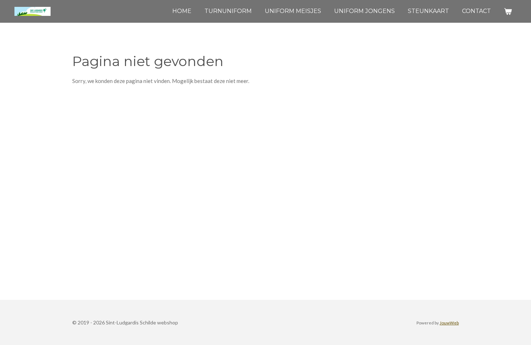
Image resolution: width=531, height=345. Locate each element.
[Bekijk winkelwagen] (508, 11)
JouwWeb (449, 322)
